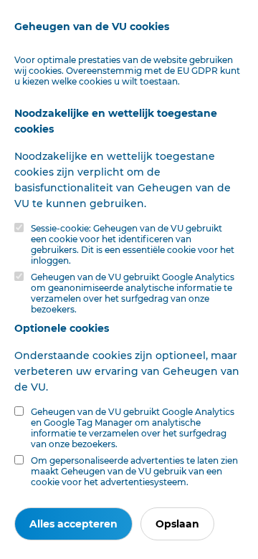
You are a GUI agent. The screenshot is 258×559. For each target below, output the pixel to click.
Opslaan (177, 523)
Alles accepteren (73, 523)
